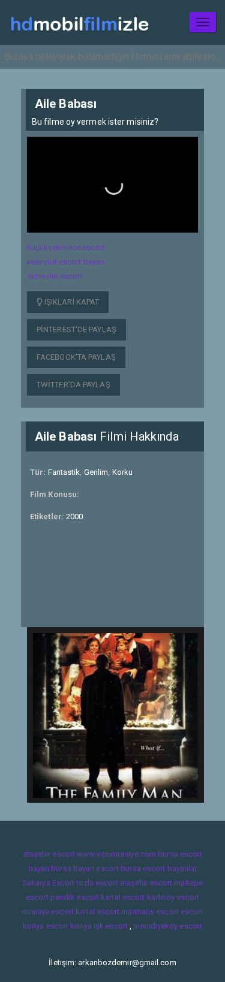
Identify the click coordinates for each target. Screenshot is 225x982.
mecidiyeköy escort (167, 925)
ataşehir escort (49, 854)
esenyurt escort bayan (65, 261)
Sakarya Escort (48, 882)
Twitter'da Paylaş (73, 384)
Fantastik (64, 472)
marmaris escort (150, 911)
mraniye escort (47, 911)
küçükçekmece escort (66, 247)
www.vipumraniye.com (116, 854)
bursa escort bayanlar (159, 868)
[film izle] (79, 22)
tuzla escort (97, 882)
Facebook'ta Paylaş (76, 357)
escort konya (69, 925)
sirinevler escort (55, 276)
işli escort (111, 925)
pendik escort (74, 897)
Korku (122, 472)
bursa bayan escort (85, 868)
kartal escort (123, 897)
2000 (74, 516)
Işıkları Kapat (71, 301)
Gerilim (96, 472)
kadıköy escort (173, 897)
